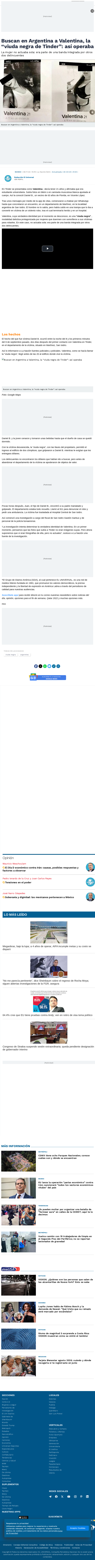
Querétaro (53, 1411)
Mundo (18, 172)
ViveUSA (52, 1458)
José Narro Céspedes (14, 893)
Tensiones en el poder (18, 882)
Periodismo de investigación (8, 1409)
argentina (24, 655)
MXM (4, 1464)
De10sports (54, 1452)
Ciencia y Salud (9, 1461)
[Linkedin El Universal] (87, 1497)
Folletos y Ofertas (57, 1432)
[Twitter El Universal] (62, 1497)
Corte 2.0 (6, 1402)
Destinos (6, 1475)
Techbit (5, 1466)
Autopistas (6, 1478)
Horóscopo (54, 1467)
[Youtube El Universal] (69, 1497)
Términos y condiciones (60, 1548)
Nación (5, 1399)
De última (6, 1472)
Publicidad (68, 1545)
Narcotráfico (7, 1434)
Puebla (52, 1405)
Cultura (5, 1452)
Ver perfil (18, 179)
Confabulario (7, 1455)
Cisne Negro (7, 1509)
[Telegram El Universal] (50, 1497)
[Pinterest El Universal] (81, 1497)
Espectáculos (8, 1449)
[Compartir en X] (40, 666)
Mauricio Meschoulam (14, 863)
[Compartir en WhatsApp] (45, 666)
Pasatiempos (54, 1464)
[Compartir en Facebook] (36, 666)
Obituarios (53, 1440)
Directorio (7, 1545)
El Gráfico (53, 1449)
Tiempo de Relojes (10, 1506)
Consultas (6, 1481)
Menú (4, 1469)
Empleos (53, 1438)
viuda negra (11, 655)
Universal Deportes (10, 1446)
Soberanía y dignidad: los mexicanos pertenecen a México (39, 897)
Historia (18, 1548)
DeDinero (53, 1455)
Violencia (58, 1545)
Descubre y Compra (58, 1429)
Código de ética (46, 1545)
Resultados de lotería (55, 1471)
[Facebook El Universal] (56, 1497)
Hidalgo (52, 1408)
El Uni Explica (8, 1414)
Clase (4, 1488)
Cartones (6, 1440)
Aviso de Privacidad (83, 1545)
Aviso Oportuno (55, 1435)
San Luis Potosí (55, 1414)
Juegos (52, 1461)
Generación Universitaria (54, 1444)
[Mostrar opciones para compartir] (92, 11)
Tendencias (7, 1458)
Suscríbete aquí (10, 595)
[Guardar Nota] (58, 666)
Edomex (52, 1399)
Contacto (76, 1548)
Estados (5, 1431)
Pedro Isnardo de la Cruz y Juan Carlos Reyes (27, 878)
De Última (6, 1497)
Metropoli (6, 1428)
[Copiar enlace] (54, 666)
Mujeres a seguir (9, 1405)
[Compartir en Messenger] (49, 666)
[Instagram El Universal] (75, 1497)
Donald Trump (8, 1425)
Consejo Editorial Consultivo (25, 1545)
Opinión (8, 858)
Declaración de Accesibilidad (36, 1548)
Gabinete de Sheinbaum (7, 1418)
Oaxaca (52, 1402)
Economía (6, 1443)
